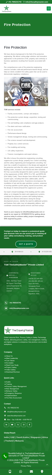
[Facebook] (29, 424)
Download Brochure (13, 372)
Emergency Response (14, 393)
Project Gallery (11, 367)
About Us (9, 356)
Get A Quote (26, 244)
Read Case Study (12, 365)
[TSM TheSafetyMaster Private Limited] (26, 8)
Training (9, 384)
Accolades (10, 363)
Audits (8, 382)
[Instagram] (23, 424)
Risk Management (12, 389)
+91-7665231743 (14, 2)
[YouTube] (12, 424)
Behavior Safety (11, 391)
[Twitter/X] (18, 424)
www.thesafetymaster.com (16, 416)
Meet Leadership (12, 358)
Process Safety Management (16, 386)
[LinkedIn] (6, 424)
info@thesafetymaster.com (36, 2)
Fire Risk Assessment (14, 398)
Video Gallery (11, 370)
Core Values (10, 360)
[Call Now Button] (5, 456)
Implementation (11, 395)
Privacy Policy (26, 466)
